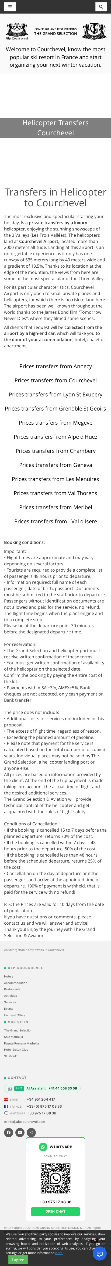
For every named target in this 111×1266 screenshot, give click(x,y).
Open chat (56, 1211)
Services (10, 1002)
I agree (18, 1259)
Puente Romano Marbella (21, 1043)
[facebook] (8, 1132)
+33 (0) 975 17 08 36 (44, 1106)
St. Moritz (11, 1056)
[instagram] (31, 1132)
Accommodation (15, 983)
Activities (10, 996)
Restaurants (12, 989)
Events (8, 1009)
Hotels (8, 976)
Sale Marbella (13, 1037)
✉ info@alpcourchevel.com (24, 1122)
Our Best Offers (14, 1015)
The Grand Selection (18, 1030)
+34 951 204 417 (41, 1099)
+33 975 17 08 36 (41, 1113)
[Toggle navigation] (101, 6)
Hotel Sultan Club (16, 1050)
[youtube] (20, 1132)
